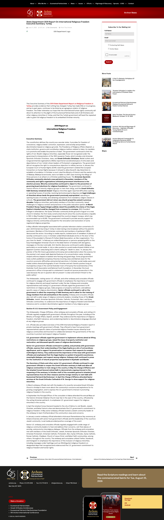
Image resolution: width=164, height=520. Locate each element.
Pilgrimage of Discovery (103, 3)
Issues (80, 3)
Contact (131, 3)
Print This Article (66, 27)
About (32, 3)
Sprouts (116, 3)
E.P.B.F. (122, 3)
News (73, 3)
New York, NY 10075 (15, 486)
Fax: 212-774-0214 (42, 483)
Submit (108, 62)
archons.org (12, 483)
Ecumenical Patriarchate (58, 3)
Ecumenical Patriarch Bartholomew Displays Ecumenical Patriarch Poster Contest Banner (124, 104)
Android (127, 505)
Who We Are (42, 3)
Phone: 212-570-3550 (26, 483)
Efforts (89, 3)
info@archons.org (56, 483)
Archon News (114, 49)
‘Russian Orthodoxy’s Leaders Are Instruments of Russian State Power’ (124, 92)
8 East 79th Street (71, 483)
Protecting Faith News (117, 45)
